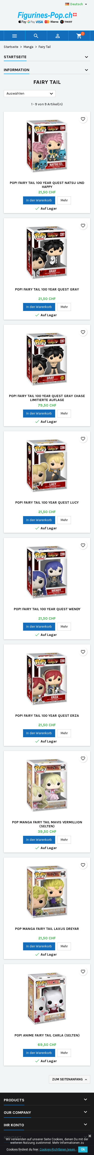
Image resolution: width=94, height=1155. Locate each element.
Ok (83, 1149)
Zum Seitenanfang (70, 1079)
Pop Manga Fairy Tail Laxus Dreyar (47, 929)
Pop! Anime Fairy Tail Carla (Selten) (47, 1035)
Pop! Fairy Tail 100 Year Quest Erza (47, 716)
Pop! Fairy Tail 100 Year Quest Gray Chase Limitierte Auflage (47, 398)
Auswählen (30, 94)
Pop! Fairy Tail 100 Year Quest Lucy (47, 502)
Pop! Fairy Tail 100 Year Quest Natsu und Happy (47, 185)
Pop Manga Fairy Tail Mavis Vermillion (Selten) (47, 824)
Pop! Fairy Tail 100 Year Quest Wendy (47, 609)
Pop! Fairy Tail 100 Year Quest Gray (47, 289)
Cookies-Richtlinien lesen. (58, 1149)
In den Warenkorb (39, 200)
